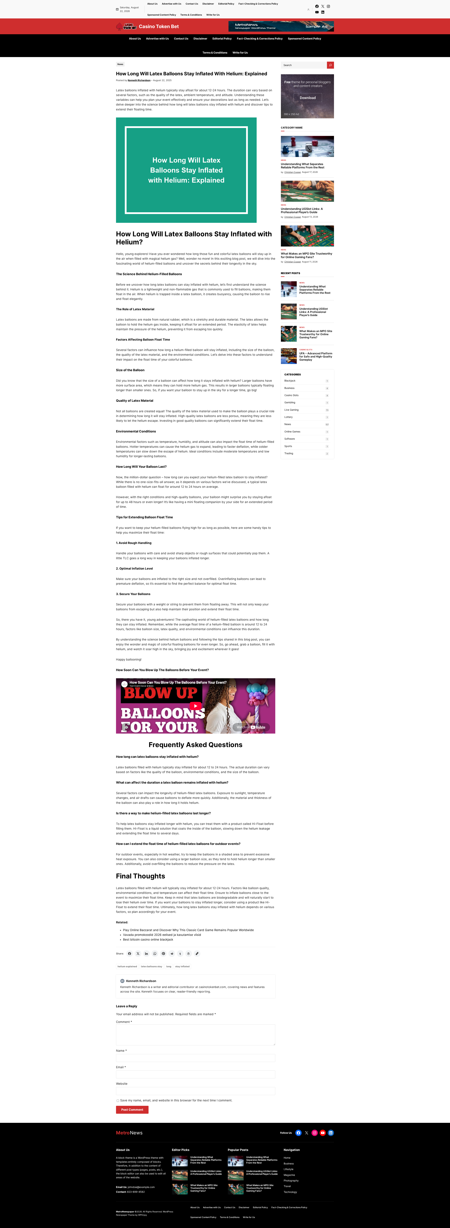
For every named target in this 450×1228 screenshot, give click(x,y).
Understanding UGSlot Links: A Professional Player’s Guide (302, 210)
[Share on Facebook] (129, 953)
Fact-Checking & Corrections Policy (258, 3)
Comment (124, 1022)
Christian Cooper (292, 172)
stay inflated (182, 966)
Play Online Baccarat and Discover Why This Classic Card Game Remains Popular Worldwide (188, 930)
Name (121, 1050)
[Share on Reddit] (171, 953)
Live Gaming (291, 409)
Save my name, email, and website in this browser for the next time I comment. (176, 1100)
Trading (288, 453)
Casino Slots (305, 350)
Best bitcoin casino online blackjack (148, 939)
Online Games (292, 431)
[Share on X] (138, 953)
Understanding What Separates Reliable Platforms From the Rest (302, 165)
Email (121, 1067)
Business (289, 387)
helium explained (127, 966)
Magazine (289, 1174)
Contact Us (192, 3)
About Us (152, 3)
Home (287, 1157)
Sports (288, 446)
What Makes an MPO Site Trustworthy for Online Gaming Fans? (306, 255)
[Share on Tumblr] (180, 953)
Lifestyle (288, 1169)
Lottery (288, 416)
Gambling (289, 402)
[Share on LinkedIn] (146, 953)
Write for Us (213, 14)
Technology (290, 1191)
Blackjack (289, 380)
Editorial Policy (226, 3)
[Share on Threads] (188, 953)
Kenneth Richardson (139, 80)
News (120, 64)
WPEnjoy (142, 1215)
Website (121, 1083)
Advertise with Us (171, 3)
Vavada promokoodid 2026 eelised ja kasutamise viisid (162, 935)
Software (289, 438)
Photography (291, 1180)
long (168, 966)
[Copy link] (197, 953)
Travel (287, 1186)
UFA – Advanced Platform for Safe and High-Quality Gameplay (315, 356)
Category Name (292, 127)
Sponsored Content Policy (161, 14)
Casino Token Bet (159, 26)
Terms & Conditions (191, 14)
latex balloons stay (151, 966)
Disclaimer (208, 3)
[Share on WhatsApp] (155, 953)
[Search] (330, 65)
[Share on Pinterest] (163, 953)
